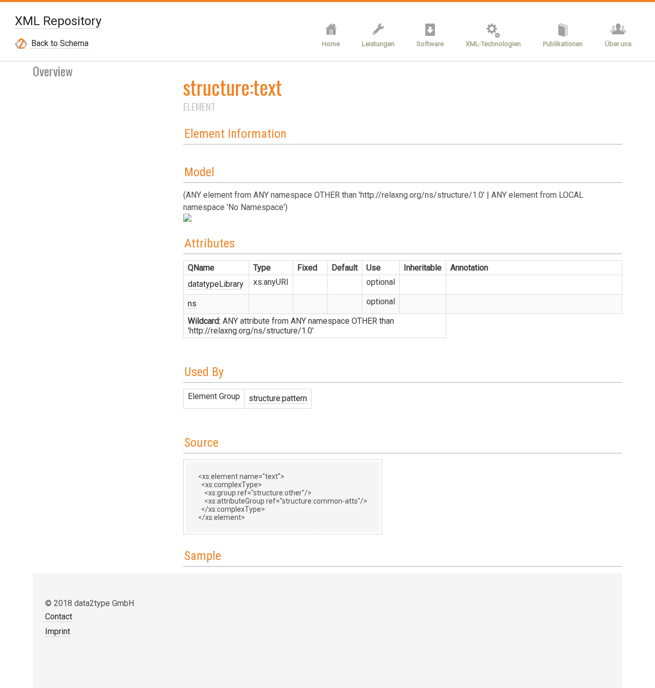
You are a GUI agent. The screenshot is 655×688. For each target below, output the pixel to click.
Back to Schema (60, 43)
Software (430, 44)
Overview (53, 70)
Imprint (57, 631)
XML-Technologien (493, 44)
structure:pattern (278, 398)
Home (331, 44)
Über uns (618, 44)
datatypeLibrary (216, 284)
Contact (58, 616)
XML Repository (58, 21)
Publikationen (563, 44)
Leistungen (378, 44)
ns (192, 303)
